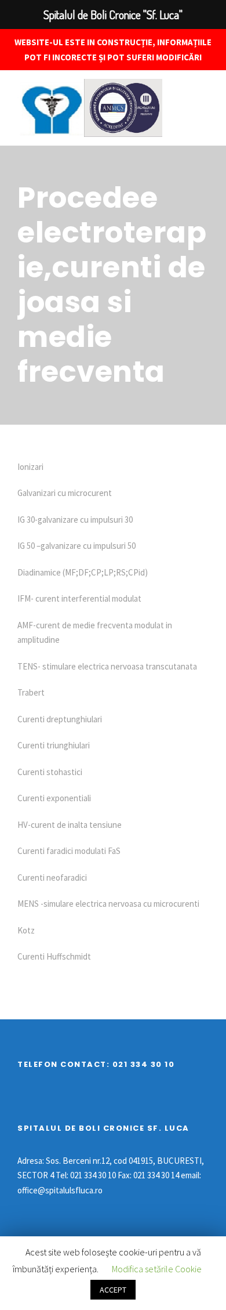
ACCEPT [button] (113, 1289)
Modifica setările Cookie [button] (157, 1269)
